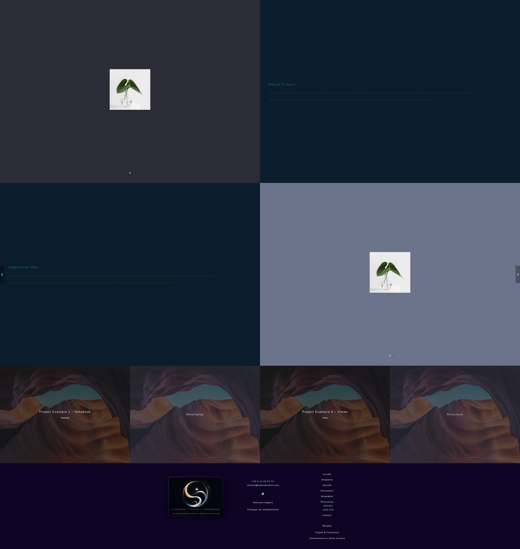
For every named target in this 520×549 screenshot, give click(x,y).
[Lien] (195, 496)
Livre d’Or (328, 509)
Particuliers (327, 490)
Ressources (327, 501)
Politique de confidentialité (263, 509)
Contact (327, 515)
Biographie (327, 496)
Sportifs (327, 485)
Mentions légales (263, 502)
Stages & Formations (327, 532)
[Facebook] (263, 494)
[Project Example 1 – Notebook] (65, 414)
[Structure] (455, 414)
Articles (328, 505)
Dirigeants (327, 479)
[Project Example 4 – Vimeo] (325, 414)
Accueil (327, 474)
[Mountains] (195, 414)
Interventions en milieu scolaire (327, 538)
